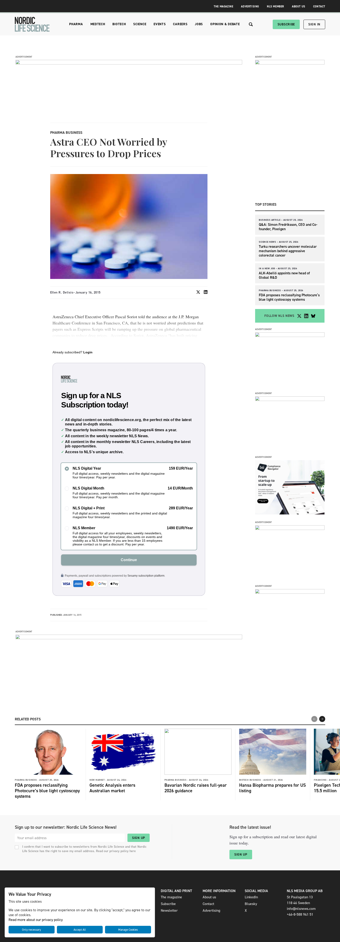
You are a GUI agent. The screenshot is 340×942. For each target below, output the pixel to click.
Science (139, 24)
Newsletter (169, 910)
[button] (322, 719)
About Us (298, 6)
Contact (319, 6)
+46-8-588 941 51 (300, 914)
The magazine (171, 897)
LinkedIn (251, 897)
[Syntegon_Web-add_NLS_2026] (290, 335)
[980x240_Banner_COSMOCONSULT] (128, 63)
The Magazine (223, 6)
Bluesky (251, 903)
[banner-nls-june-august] (128, 638)
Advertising (250, 6)
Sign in (314, 24)
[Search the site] (251, 24)
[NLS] (32, 24)
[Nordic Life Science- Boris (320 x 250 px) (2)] (290, 513)
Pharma (76, 24)
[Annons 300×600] (290, 63)
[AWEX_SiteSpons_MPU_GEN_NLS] (290, 399)
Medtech (97, 24)
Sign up (138, 838)
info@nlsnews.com (301, 908)
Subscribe (286, 24)
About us (209, 897)
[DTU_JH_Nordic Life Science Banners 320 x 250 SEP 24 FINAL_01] (290, 592)
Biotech (119, 24)
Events (160, 24)
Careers (180, 24)
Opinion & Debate (225, 24)
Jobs (199, 24)
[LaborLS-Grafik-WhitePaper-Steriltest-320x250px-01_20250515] (290, 528)
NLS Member (275, 6)
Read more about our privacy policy (36, 919)
